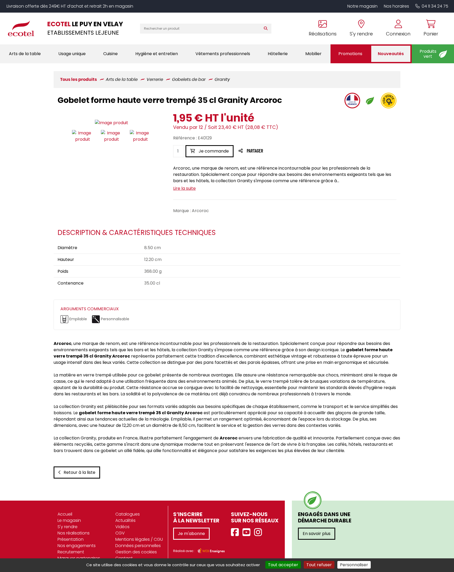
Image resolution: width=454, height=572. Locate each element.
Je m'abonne (191, 534)
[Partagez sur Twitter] (275, 151)
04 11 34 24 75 (435, 6)
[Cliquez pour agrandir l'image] (111, 122)
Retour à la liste (79, 472)
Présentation (71, 539)
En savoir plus (317, 534)
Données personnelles (138, 546)
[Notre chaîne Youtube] (248, 532)
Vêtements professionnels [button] (222, 53)
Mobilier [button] (313, 53)
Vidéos (122, 527)
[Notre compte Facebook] (236, 532)
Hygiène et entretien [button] (156, 53)
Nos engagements (77, 546)
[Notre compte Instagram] (259, 532)
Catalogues (127, 514)
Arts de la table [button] (25, 53)
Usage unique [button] (72, 53)
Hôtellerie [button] (278, 53)
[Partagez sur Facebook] (265, 151)
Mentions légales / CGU (139, 539)
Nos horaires (396, 6)
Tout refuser (319, 565)
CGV (120, 533)
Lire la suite (184, 188)
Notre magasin (362, 6)
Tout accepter (283, 565)
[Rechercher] (266, 29)
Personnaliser (354, 565)
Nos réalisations (74, 533)
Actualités (125, 520)
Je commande (213, 151)
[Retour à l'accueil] (23, 28)
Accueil (65, 514)
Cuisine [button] (110, 53)
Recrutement (71, 552)
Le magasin (69, 520)
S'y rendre (68, 527)
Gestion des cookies (136, 552)
